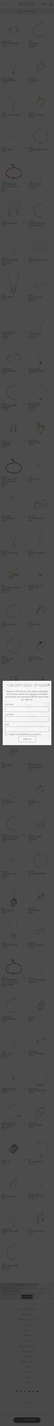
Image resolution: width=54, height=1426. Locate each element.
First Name (9, 704)
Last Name (9, 714)
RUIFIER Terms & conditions (30, 734)
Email (7, 724)
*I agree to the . (24, 734)
